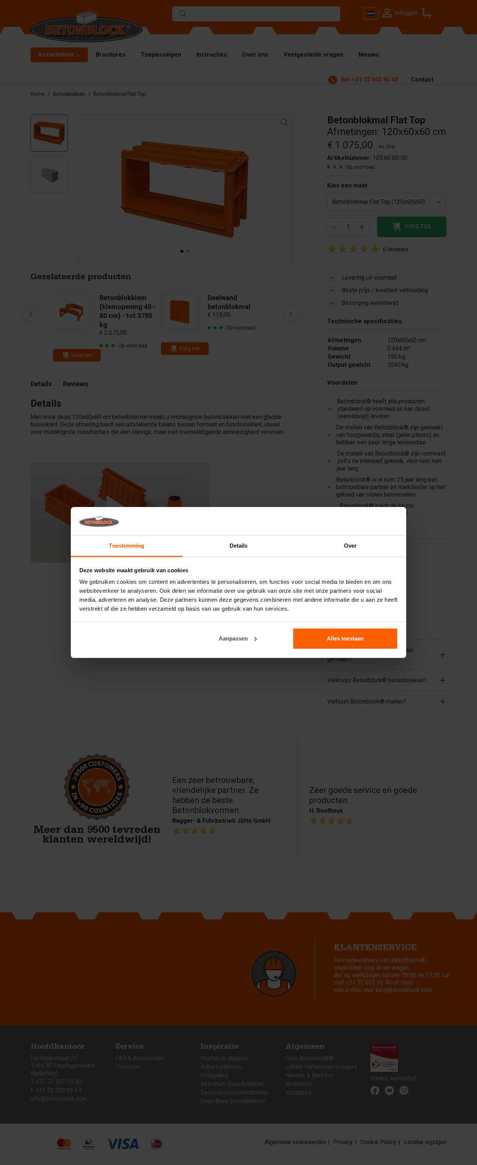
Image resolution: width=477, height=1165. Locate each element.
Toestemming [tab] (126, 545)
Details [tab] (239, 545)
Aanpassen (233, 638)
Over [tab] (350, 545)
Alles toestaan (345, 638)
